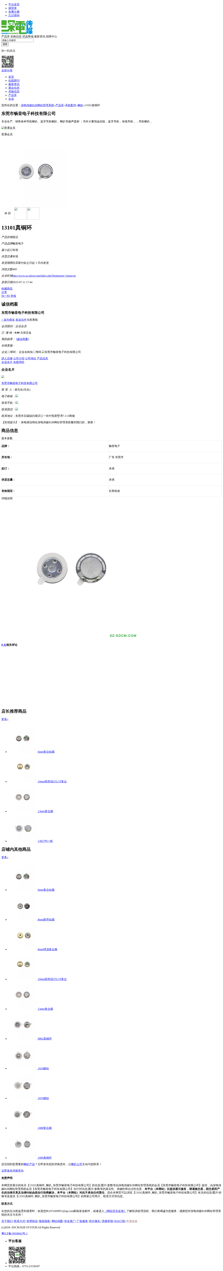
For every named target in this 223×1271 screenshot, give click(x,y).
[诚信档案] (22, 339)
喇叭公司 (76, 1164)
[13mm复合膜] (23, 811)
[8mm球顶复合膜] (23, 949)
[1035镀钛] (23, 1098)
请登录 (12, 8)
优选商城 (27, 36)
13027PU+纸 (45, 841)
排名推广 (69, 1221)
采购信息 (16, 36)
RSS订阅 (119, 1221)
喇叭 (80, 105)
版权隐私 (44, 1221)
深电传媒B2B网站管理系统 (37, 105)
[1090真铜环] (23, 1157)
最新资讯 (39, 36)
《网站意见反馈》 (115, 1211)
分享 (4, 292)
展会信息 (14, 87)
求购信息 (14, 91)
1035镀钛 (43, 1098)
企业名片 (7, 362)
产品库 (5, 36)
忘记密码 (14, 15)
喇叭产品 (29, 1164)
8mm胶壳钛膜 (46, 919)
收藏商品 (7, 288)
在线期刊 (14, 80)
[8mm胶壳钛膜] (23, 919)
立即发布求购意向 (12, 1170)
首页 (11, 76)
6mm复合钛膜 (46, 751)
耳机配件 (70, 105)
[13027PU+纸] (23, 841)
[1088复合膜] (23, 1127)
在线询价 (18, 362)
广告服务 (82, 1221)
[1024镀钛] (23, 1068)
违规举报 (107, 1221)
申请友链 (131, 1221)
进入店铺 (7, 358)
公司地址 (30, 358)
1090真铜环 (45, 1157)
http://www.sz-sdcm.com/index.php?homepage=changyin (44, 275)
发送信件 (21, 319)
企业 (11, 98)
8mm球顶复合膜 (47, 949)
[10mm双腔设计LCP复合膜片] (23, 781)
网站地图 (57, 1221)
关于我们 (7, 1221)
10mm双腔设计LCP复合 (52, 781)
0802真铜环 (45, 1038)
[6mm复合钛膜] (23, 751)
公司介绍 (18, 358)
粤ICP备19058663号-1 (14, 1233)
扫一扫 (5, 295)
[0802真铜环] (23, 1038)
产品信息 (42, 358)
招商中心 (51, 36)
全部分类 (7, 70)
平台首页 (14, 4)
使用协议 (32, 1221)
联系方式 (19, 1221)
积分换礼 (94, 1221)
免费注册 (14, 11)
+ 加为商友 (8, 319)
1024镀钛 (43, 1068)
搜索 (5, 44)
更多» (4, 719)
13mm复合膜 (45, 811)
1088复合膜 (45, 1127)
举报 (13, 295)
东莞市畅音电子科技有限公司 (19, 383)
